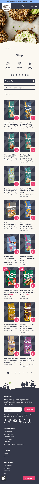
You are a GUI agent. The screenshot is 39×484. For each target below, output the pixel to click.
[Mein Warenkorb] (32, 6)
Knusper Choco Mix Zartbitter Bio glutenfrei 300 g (27, 326)
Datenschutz (7, 468)
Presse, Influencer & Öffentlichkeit (13, 444)
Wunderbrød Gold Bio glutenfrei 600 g (11, 325)
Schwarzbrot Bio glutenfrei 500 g (10, 156)
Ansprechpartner (8, 434)
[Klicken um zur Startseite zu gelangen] (6, 7)
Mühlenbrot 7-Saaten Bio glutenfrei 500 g (26, 157)
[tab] (11, 75)
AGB (5, 473)
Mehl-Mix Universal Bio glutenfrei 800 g (11, 359)
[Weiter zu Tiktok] (29, 421)
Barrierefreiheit (8, 466)
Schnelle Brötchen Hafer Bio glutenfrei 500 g (27, 258)
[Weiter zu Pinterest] (24, 421)
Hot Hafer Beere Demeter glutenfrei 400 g (27, 360)
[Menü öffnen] (36, 6)
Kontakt (6, 453)
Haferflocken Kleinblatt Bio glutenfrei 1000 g (10, 258)
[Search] (6, 87)
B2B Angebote (8, 431)
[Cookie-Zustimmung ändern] (3, 478)
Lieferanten (7, 441)
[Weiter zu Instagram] (10, 421)
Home (5, 48)
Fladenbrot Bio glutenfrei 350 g (9, 224)
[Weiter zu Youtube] (19, 421)
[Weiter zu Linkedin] (15, 421)
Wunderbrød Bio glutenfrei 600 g (26, 124)
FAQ (5, 456)
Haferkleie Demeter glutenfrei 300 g (11, 190)
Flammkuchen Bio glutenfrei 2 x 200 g (27, 291)
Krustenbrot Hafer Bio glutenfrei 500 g (11, 124)
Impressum (7, 471)
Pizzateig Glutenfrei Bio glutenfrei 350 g (11, 291)
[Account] (27, 6)
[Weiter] (27, 373)
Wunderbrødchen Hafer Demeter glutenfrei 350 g (26, 225)
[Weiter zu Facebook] (5, 421)
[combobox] (19, 87)
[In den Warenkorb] (16, 118)
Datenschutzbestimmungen (15, 416)
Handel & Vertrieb (9, 436)
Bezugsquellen (8, 439)
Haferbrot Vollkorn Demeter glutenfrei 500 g (27, 191)
